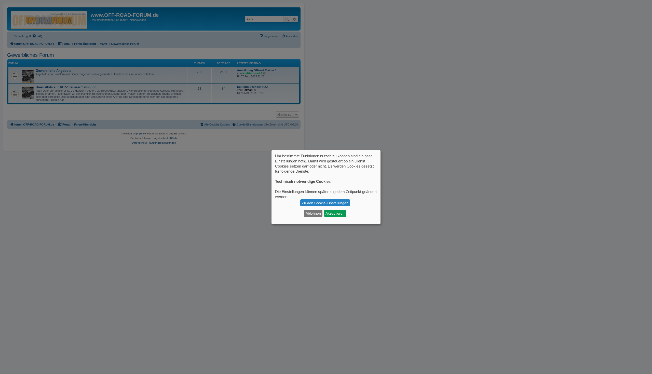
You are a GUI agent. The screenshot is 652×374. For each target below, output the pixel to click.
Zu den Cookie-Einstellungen (325, 203)
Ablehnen (313, 213)
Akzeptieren (335, 213)
